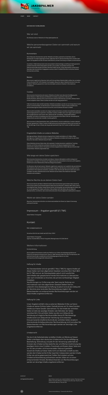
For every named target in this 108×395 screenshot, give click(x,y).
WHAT (28, 16)
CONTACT (35, 16)
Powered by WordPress (66, 391)
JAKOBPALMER (42, 5)
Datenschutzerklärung (54, 391)
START (22, 16)
